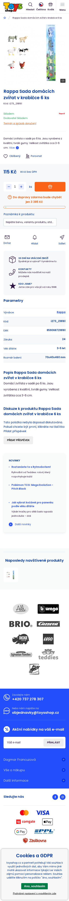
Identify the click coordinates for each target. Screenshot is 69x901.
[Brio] (20, 624)
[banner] (15, 7)
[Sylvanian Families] (20, 654)
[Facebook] (55, 797)
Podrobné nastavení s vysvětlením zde (34, 893)
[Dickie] (20, 639)
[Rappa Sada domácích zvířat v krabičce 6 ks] (11, 575)
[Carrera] (48, 624)
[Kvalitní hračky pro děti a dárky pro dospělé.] (5, 18)
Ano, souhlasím (34, 886)
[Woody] (34, 669)
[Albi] (20, 609)
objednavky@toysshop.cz (35, 712)
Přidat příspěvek (18, 440)
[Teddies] (48, 654)
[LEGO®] (48, 639)
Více (12, 147)
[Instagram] (62, 797)
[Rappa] (61, 118)
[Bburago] (48, 609)
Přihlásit (53, 742)
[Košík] (51, 6)
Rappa (61, 312)
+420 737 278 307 (28, 699)
